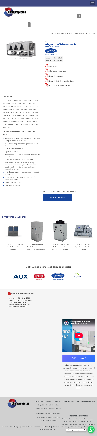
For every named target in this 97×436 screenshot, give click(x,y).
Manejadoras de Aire (70, 421)
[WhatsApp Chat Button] (91, 429)
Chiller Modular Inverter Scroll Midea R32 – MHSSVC (13, 246)
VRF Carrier (82, 424)
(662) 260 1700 (24, 304)
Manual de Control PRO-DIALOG (59, 86)
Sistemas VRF (84, 421)
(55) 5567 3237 (20, 302)
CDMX (11, 302)
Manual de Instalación (55, 76)
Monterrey (13, 298)
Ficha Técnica (52, 66)
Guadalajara (14, 300)
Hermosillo (13, 304)
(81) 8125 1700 (24, 298)
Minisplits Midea (58, 427)
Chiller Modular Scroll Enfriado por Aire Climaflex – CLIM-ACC (60, 246)
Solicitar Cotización (57, 197)
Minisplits (47, 427)
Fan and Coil (73, 419)
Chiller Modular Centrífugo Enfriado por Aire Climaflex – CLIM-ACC (37, 246)
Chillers (64, 419)
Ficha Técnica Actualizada (57, 71)
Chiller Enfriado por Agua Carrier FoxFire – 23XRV (83, 246)
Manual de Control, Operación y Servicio (61, 81)
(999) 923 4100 (21, 306)
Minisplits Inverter (84, 427)
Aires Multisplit (14, 427)
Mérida (12, 306)
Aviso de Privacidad (54, 408)
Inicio (53, 33)
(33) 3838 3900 (26, 300)
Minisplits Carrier (70, 427)
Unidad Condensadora (86, 419)
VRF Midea (73, 424)
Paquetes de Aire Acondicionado (32, 427)
